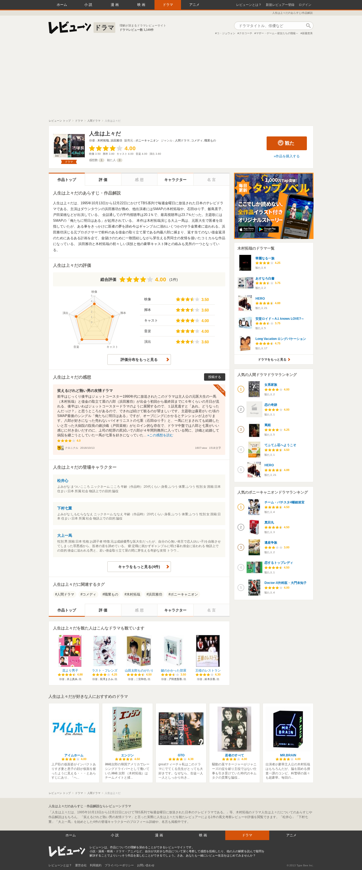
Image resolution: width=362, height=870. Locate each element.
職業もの (210, 140)
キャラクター (175, 179)
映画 (141, 5)
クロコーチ (245, 33)
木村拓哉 (103, 140)
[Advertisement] (181, 79)
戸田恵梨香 (175, 679)
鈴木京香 (210, 679)
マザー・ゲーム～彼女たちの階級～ (277, 33)
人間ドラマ (182, 140)
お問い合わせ (145, 865)
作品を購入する (288, 156)
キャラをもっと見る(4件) (139, 567)
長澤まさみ (106, 679)
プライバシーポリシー (119, 865)
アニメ (194, 5)
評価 (103, 179)
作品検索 (308, 25)
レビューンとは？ (249, 5)
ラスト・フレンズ (104, 670)
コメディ (197, 140)
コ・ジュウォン (226, 33)
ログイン (305, 5)
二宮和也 (141, 679)
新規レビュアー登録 (280, 5)
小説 (88, 5)
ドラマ (168, 5)
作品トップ (67, 179)
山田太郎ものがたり (139, 670)
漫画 (115, 5)
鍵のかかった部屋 (173, 670)
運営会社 (81, 865)
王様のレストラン (208, 670)
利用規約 (95, 865)
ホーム (62, 5)
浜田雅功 (116, 140)
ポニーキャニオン (147, 140)
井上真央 (72, 679)
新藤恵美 (307, 33)
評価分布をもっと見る (139, 359)
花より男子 (70, 670)
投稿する (214, 377)
